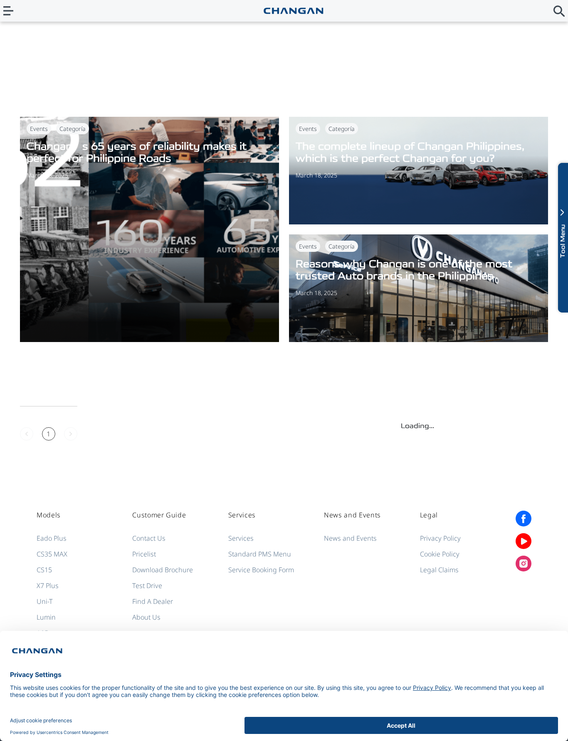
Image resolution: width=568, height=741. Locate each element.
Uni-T (45, 601)
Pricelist (144, 554)
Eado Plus (52, 538)
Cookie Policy (439, 554)
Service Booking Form (261, 569)
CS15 (44, 569)
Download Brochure (162, 569)
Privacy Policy (440, 538)
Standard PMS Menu (259, 554)
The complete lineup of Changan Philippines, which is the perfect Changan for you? (410, 152)
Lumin (46, 617)
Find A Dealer (152, 601)
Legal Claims (439, 569)
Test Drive (147, 585)
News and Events (350, 538)
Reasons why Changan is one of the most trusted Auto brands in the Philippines (404, 270)
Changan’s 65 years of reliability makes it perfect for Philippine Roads (137, 152)
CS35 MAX (52, 554)
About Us (146, 617)
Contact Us (148, 538)
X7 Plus (48, 585)
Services (241, 538)
